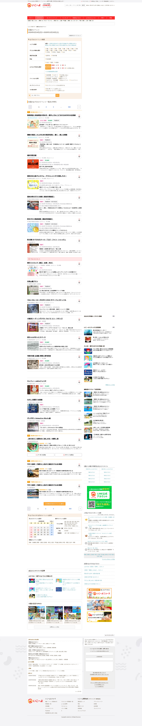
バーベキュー (39, 643)
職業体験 (54, 647)
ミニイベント (74, 80)
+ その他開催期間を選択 (51, 71)
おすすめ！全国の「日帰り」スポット (94, 566)
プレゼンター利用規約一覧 (67, 701)
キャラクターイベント (52, 82)
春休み (87, 5)
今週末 (57, 62)
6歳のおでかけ (91, 478)
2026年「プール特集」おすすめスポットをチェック (65, 664)
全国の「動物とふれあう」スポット (93, 570)
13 (44, 529)
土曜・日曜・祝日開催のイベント (71, 533)
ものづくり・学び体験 (52, 80)
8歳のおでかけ (91, 481)
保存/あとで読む (95, 1)
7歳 (77, 48)
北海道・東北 (31, 20)
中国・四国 (81, 20)
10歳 (56, 50)
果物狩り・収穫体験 (63, 659)
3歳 (60, 48)
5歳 (68, 48)
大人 (64, 52)
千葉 (49, 20)
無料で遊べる (39, 651)
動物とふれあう (100, 5)
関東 (40, 20)
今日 (47, 62)
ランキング (65, 18)
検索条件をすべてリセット (75, 35)
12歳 (65, 50)
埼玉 (51, 20)
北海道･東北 (53, 43)
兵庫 (77, 20)
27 (44, 534)
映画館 (43, 655)
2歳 (56, 48)
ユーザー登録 (31, 670)
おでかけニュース (90, 18)
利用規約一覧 (48, 703)
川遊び (65, 651)
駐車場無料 (45, 651)
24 (35, 534)
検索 (57, 95)
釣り (44, 643)
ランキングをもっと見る (108, 559)
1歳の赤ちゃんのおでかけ (107, 469)
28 (47, 534)
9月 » (51, 521)
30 (31, 536)
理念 (79, 703)
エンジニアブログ (82, 710)
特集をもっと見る (110, 384)
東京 (42, 20)
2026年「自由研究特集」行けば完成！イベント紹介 (40, 665)
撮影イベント (63, 76)
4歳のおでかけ (91, 475)
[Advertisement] (54, 374)
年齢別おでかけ (77, 18)
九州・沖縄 (88, 20)
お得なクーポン (32, 651)
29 (51, 534)
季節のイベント (63, 78)
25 (38, 534)
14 (47, 529)
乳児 (70, 50)
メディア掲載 (64, 708)
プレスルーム (64, 706)
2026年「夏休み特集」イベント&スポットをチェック (40, 664)
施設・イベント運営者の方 (51, 701)
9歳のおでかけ (107, 481)
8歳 (47, 50)
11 (38, 529)
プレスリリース (97, 708)
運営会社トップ (81, 701)
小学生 (48, 52)
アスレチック (52, 651)
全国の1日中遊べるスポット (91, 577)
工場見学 (30, 647)
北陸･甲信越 (64, 43)
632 (69, 107)
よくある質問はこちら (99, 684)
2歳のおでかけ (91, 472)
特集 (111, 18)
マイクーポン (85, 1)
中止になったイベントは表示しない (55, 90)
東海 (55, 20)
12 (41, 529)
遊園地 (30, 643)
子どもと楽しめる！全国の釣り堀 (93, 580)
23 (31, 534)
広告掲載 (47, 706)
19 (41, 532)
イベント (39, 18)
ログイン (112, 1)
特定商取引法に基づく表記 (51, 713)
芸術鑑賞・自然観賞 (51, 78)
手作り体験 (35, 647)
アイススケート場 (43, 659)
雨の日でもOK (93, 5)
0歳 (47, 48)
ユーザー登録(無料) (104, 1)
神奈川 (45, 20)
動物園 (33, 643)
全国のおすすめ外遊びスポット (92, 584)
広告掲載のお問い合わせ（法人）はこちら (99, 674)
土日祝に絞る (70, 68)
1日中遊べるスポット (110, 5)
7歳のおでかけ (107, 478)
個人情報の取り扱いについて (99, 672)
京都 (74, 20)
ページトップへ (110, 635)
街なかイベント (64, 80)
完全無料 (48, 59)
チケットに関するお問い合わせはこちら (99, 682)
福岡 (93, 20)
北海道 (35, 20)
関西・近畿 (40, 542)
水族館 (59, 655)
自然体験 (48, 75)
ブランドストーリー (98, 701)
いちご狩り (55, 659)
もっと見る (77, 691)
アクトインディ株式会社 (94, 698)
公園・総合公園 (59, 651)
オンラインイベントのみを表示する (55, 85)
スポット (31, 18)
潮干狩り (50, 659)
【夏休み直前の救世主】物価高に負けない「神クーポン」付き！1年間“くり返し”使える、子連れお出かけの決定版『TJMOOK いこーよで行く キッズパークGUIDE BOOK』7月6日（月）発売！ (58, 681)
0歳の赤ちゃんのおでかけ (91, 469)
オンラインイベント (52, 18)
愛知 (57, 20)
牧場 (47, 643)
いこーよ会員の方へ (99, 686)
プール (50, 643)
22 (51, 532)
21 (47, 532)
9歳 (51, 50)
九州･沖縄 (72, 45)
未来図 (95, 703)
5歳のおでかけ (107, 475)
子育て (102, 18)
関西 (69, 20)
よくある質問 (64, 703)
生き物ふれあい (64, 75)
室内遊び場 (38, 655)
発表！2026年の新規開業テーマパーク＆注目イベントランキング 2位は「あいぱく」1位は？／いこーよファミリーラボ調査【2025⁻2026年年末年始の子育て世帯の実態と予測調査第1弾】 (58, 687)
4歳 (64, 48)
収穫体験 (49, 647)
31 (35, 536)
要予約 (48, 55)
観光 (54, 643)
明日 (52, 62)
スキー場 (36, 659)
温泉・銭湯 (31, 659)
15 (51, 529)
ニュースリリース (49, 708)
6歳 (72, 48)
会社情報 (96, 706)
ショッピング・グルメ (52, 76)
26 (41, 534)
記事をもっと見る (54, 627)
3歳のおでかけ (107, 472)
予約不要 (54, 55)
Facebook (47, 710)
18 (38, 532)
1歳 (51, 48)
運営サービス (81, 706)
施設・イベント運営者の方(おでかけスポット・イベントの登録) (50, 670)
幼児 (75, 50)
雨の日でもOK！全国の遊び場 (92, 573)
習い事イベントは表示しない (53, 88)
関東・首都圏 (32, 542)
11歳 (61, 50)
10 (35, 529)
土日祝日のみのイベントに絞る (54, 503)
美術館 (55, 655)
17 (35, 532)
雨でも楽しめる (32, 655)
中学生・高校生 (56, 52)
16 (31, 532)
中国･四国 (63, 45)
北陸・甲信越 (63, 20)
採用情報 (80, 708)
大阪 (71, 20)
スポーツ (55, 75)
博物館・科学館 (49, 655)
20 (44, 532)
